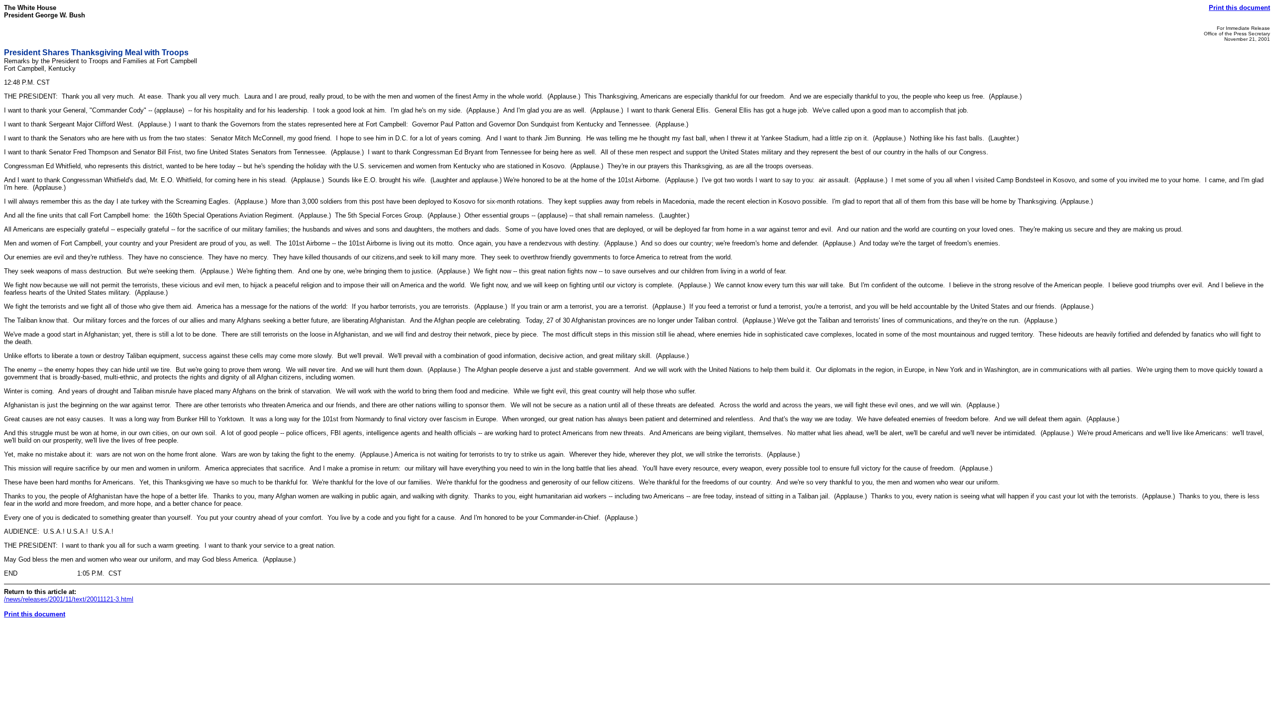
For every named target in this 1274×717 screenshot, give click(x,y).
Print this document (1239, 7)
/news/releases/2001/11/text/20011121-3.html (68, 599)
